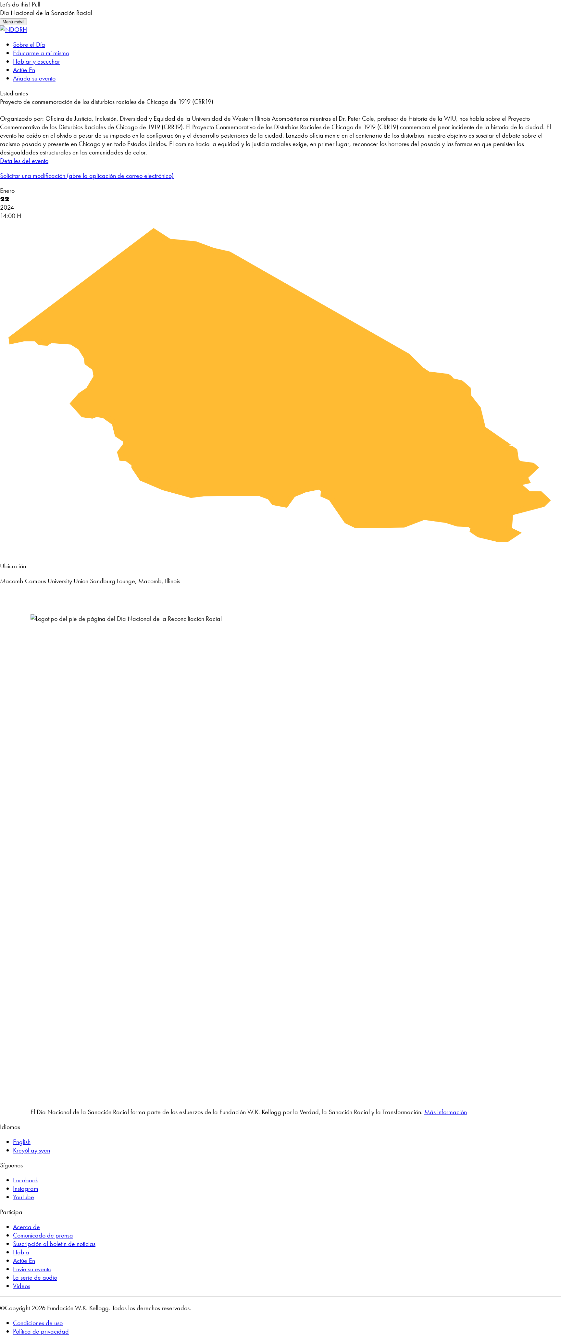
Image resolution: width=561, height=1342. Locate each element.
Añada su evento (34, 78)
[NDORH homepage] (13, 29)
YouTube (23, 1197)
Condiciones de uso (38, 1323)
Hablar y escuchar (36, 61)
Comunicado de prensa (43, 1235)
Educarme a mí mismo (41, 53)
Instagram (25, 1188)
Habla (21, 1252)
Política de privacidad (41, 1331)
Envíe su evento (32, 1269)
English (22, 1142)
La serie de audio (35, 1277)
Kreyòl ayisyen (31, 1150)
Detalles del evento (24, 160)
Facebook (25, 1180)
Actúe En (24, 70)
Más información (445, 1112)
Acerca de (26, 1227)
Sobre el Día (29, 44)
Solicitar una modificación (87, 175)
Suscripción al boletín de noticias (54, 1243)
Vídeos (21, 1286)
